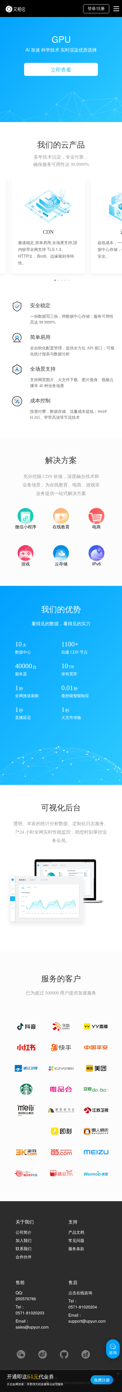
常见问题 (76, 1240)
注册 (101, 9)
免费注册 (102, 1380)
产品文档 (76, 1232)
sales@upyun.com (32, 1327)
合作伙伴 (23, 1256)
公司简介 (23, 1232)
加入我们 (23, 1240)
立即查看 (61, 69)
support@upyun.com (87, 1321)
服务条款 (76, 1248)
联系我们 (23, 1248)
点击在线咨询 (80, 1292)
